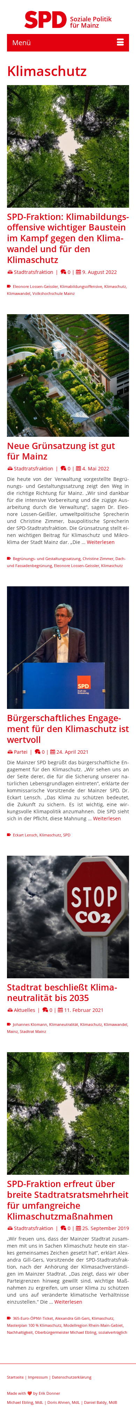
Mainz (12, 1031)
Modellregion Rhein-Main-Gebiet (93, 1325)
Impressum (38, 1377)
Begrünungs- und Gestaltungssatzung (47, 558)
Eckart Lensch (25, 834)
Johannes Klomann (30, 1024)
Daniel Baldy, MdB (100, 1402)
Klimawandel (18, 293)
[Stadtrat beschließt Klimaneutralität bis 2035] (68, 917)
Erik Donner (49, 1393)
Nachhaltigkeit (20, 1332)
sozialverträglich (112, 1332)
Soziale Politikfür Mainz (91, 22)
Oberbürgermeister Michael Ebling (65, 1332)
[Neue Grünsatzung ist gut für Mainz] (68, 375)
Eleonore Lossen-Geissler (35, 286)
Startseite (15, 1377)
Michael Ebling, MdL (25, 1402)
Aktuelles (24, 1010)
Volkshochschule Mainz (53, 293)
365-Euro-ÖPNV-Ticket (33, 1318)
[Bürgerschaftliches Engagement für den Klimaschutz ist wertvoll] (68, 647)
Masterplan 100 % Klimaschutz (34, 1325)
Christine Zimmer (98, 558)
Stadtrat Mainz (33, 1031)
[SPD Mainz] (45, 18)
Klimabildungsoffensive (81, 286)
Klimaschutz (115, 286)
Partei (21, 752)
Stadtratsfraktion (33, 272)
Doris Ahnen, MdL (63, 1402)
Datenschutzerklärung (71, 1377)
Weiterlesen (101, 542)
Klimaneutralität (63, 1024)
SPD (66, 834)
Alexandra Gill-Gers (72, 1318)
